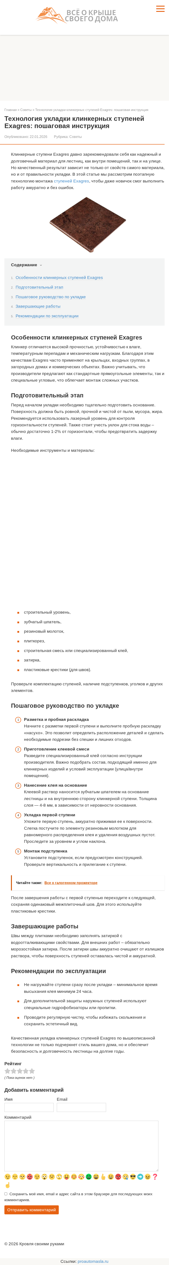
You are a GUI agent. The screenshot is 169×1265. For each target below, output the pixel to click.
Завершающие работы (38, 306)
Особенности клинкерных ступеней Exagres (59, 277)
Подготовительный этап (39, 287)
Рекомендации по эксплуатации (47, 316)
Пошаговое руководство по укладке (51, 297)
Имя (8, 1099)
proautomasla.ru (93, 1261)
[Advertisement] (84, 67)
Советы (75, 137)
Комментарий (17, 1117)
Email (62, 1099)
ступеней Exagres (71, 181)
